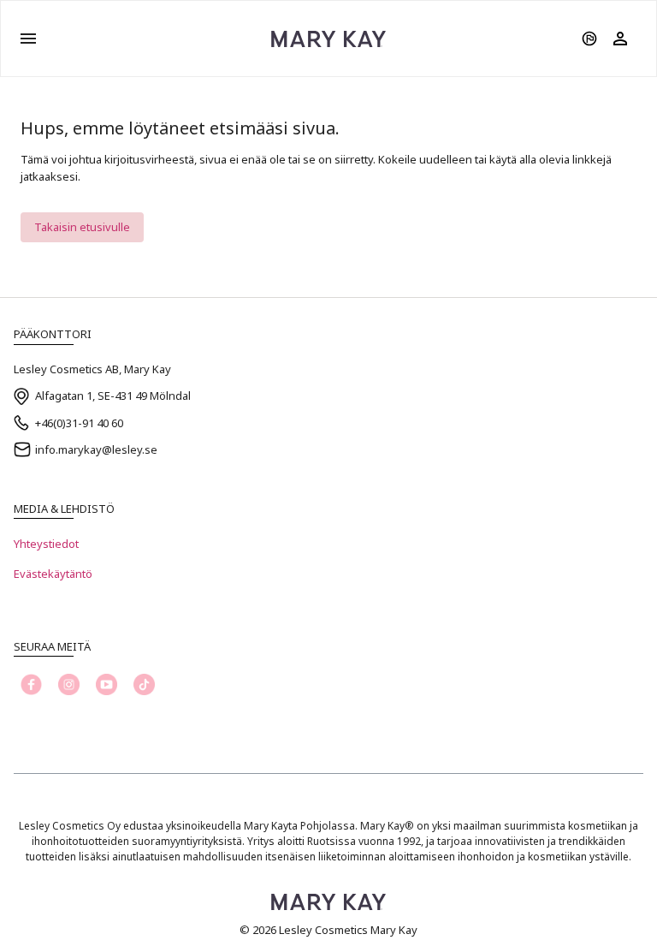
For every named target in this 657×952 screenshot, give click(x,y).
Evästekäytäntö (53, 573)
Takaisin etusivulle (82, 227)
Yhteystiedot (46, 543)
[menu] (28, 38)
